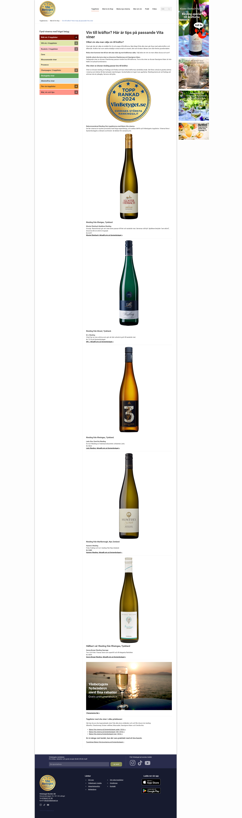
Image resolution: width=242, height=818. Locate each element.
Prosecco (45, 65)
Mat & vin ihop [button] (107, 9)
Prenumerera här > (93, 713)
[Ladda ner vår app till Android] (151, 790)
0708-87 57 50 (47, 798)
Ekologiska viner (47, 76)
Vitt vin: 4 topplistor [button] (49, 43)
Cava (43, 54)
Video (154, 9)
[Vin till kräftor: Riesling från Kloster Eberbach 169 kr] (194, 29)
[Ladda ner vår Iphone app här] (151, 782)
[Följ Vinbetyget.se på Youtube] (148, 763)
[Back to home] (48, 9)
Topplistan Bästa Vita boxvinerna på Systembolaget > (105, 742)
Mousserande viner (49, 59)
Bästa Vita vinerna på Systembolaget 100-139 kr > (107, 732)
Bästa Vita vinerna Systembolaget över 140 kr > (106, 734)
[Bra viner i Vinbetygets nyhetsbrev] (194, 106)
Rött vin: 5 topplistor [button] (49, 37)
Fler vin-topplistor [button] (48, 86)
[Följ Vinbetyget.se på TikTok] (140, 763)
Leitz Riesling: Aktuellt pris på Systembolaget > (103, 448)
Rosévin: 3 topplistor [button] (49, 49)
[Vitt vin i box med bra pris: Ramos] (194, 74)
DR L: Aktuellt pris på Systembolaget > (100, 342)
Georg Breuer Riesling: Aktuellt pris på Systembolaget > (106, 657)
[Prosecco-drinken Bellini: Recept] (194, 132)
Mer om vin (137, 9)
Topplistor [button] (95, 9)
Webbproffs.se (50, 810)
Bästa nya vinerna (123, 9)
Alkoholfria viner (48, 81)
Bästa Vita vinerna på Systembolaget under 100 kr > (107, 729)
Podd (147, 9)
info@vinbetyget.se (51, 800)
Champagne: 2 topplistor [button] (51, 70)
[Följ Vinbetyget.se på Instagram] (133, 763)
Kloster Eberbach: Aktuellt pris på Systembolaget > (104, 235)
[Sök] (169, 9)
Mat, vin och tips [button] (47, 92)
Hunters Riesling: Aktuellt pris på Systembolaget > (104, 552)
